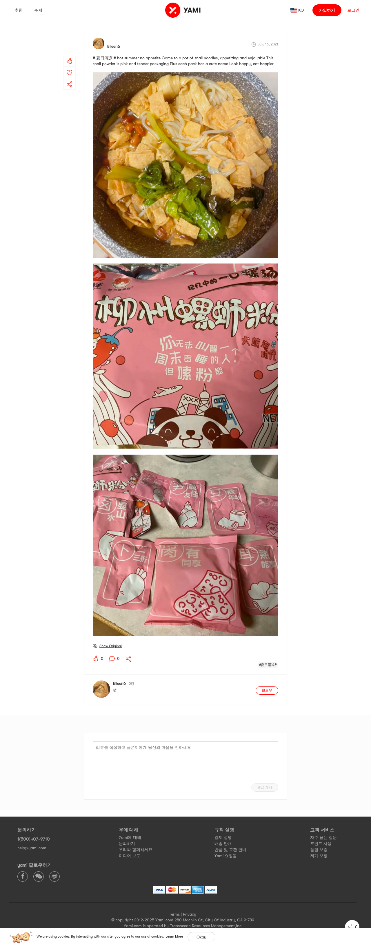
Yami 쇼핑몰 (225, 855)
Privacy (189, 914)
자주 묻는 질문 (323, 837)
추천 (18, 10)
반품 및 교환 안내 (230, 849)
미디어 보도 (129, 855)
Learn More (174, 936)
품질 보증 (319, 849)
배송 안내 (223, 843)
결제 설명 (223, 837)
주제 (38, 10)
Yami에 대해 (130, 837)
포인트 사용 (321, 843)
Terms (174, 914)
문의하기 (127, 843)
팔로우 (267, 690)
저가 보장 (319, 855)
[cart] (352, 927)
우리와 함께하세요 (135, 849)
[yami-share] (69, 78)
